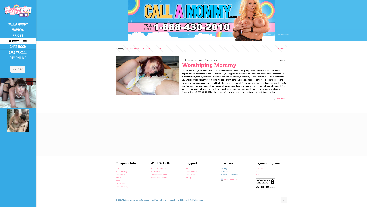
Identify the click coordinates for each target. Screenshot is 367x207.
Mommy (198, 60)
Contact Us (190, 175)
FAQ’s (188, 168)
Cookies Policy (122, 187)
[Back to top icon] (284, 200)
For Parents (120, 184)
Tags (147, 48)
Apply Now (155, 171)
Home (254, 35)
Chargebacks (191, 171)
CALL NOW (18, 69)
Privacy (118, 178)
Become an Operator (159, 168)
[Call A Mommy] (18, 10)
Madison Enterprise (159, 175)
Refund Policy (121, 171)
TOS (117, 168)
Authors (158, 48)
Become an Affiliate (159, 178)
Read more (280, 99)
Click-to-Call (261, 168)
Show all (281, 48)
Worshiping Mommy (209, 65)
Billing (188, 178)
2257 (118, 181)
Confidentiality (121, 175)
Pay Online (260, 171)
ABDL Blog (266, 35)
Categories (133, 48)
